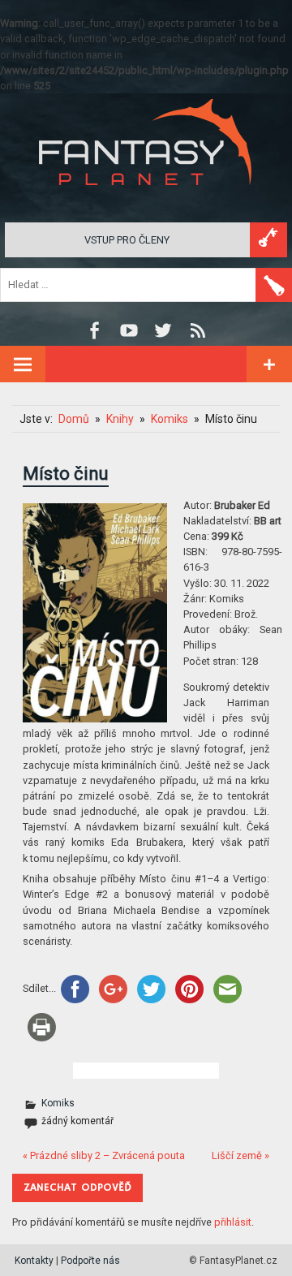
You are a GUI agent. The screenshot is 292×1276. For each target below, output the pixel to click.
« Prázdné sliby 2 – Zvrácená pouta (104, 1155)
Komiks (58, 1103)
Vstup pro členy (127, 240)
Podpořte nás (90, 1260)
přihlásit (232, 1222)
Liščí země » (240, 1155)
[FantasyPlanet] (146, 198)
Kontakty (34, 1260)
